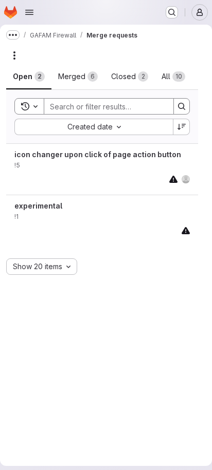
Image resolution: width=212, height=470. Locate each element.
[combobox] (93, 127)
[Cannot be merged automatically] (173, 179)
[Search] (181, 106)
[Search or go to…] (172, 12)
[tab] (28, 76)
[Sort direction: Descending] (181, 127)
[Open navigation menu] (29, 12)
